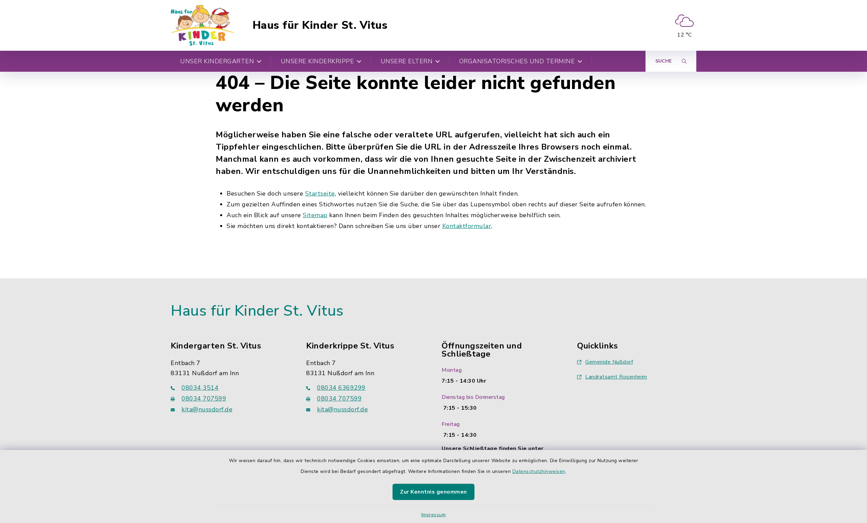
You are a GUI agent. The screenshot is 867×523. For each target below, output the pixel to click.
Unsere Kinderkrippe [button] (317, 61)
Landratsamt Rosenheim (616, 377)
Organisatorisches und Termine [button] (517, 61)
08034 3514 (200, 388)
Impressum (433, 514)
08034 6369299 (341, 388)
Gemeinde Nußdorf (609, 362)
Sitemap (315, 215)
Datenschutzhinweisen (538, 471)
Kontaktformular (466, 226)
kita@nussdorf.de (207, 409)
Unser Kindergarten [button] (217, 61)
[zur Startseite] (202, 25)
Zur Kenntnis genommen (433, 492)
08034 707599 (204, 398)
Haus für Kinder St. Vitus (320, 25)
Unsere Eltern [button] (407, 61)
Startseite (320, 193)
